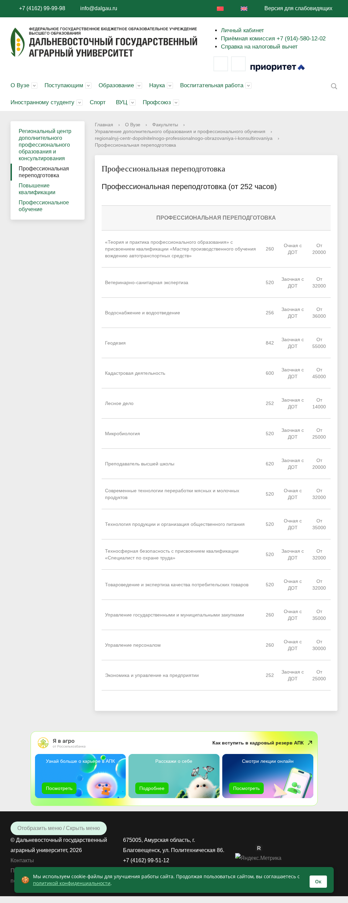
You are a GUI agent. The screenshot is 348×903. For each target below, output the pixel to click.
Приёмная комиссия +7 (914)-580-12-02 (273, 38)
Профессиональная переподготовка (44, 172)
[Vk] (220, 63)
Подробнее (151, 788)
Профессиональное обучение (44, 206)
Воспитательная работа (211, 85)
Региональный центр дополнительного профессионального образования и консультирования (45, 144)
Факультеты (165, 124)
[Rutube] (262, 847)
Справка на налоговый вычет (259, 46)
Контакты (22, 860)
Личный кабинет (242, 30)
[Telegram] (238, 63)
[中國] (220, 8)
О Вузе (20, 85)
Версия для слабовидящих (298, 8)
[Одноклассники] (252, 847)
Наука (157, 85)
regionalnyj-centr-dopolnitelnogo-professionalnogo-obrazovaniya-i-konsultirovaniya (184, 138)
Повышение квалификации (37, 189)
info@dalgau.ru (98, 8)
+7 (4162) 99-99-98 (42, 8)
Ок (318, 881)
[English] (244, 8)
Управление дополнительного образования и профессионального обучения (180, 131)
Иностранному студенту (42, 102)
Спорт (98, 102)
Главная (104, 124)
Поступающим (64, 85)
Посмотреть (59, 788)
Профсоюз (157, 102)
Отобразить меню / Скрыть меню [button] (58, 828)
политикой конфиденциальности (71, 883)
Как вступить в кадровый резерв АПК (258, 742)
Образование (116, 85)
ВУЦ (121, 102)
